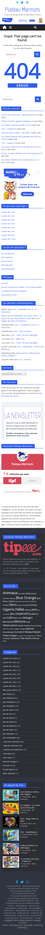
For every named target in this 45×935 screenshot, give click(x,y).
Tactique (20, 636)
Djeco (13, 605)
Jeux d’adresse (7, 257)
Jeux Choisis (7, 694)
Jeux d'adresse (8, 698)
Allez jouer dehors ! (10, 690)
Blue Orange (26, 597)
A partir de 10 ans (8, 239)
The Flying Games (30, 636)
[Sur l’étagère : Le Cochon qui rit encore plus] (11, 804)
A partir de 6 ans (8, 227)
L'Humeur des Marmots (12, 749)
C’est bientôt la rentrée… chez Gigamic (30, 793)
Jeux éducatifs (7, 265)
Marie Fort (17, 618)
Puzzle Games (8, 769)
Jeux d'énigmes (9, 706)
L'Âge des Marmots (11, 745)
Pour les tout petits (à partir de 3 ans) (23, 891)
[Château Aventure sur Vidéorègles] (11, 844)
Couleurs (33, 601)
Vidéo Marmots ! (9, 773)
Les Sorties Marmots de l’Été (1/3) (15, 125)
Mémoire (20, 621)
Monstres (8, 621)
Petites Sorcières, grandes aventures (16, 121)
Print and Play (35, 626)
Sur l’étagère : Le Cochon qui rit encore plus (30, 806)
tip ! (27, 564)
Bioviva (12, 598)
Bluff (38, 598)
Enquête (26, 605)
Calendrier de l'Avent (22, 601)
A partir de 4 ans (8, 220)
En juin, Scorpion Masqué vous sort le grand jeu (20, 153)
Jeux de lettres (8, 722)
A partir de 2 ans (8, 212)
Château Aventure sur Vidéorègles (29, 846)
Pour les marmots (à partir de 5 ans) (23, 896)
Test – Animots (25, 359)
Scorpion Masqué (24, 631)
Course (6, 605)
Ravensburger (8, 632)
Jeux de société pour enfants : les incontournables (21, 287)
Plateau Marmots (22, 9)
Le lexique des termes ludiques (13, 291)
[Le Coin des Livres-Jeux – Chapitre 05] (11, 857)
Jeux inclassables (8, 269)
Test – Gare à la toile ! (22, 331)
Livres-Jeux (7, 753)
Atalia (28, 593)
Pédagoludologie (19, 629)
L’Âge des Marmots (22, 910)
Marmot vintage (9, 761)
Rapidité (30, 628)
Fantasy (33, 605)
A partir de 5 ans (8, 223)
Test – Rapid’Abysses (28, 832)
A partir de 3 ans (8, 216)
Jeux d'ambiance (9, 702)
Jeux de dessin (8, 718)
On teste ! (7, 765)
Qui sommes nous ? (9, 295)
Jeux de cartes (7, 261)
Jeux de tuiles (8, 730)
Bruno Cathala (8, 601)
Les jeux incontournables (31, 886)
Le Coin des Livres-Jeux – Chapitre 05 (29, 860)
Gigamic (9, 609)
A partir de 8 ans (8, 235)
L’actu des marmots (13, 886)
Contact (4, 283)
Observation (10, 625)
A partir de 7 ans (8, 231)
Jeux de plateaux (8, 253)
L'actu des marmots (11, 741)
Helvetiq (27, 610)
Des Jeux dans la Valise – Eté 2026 (15, 133)
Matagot (28, 617)
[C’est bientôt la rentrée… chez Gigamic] (11, 790)
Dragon (19, 605)
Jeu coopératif (19, 613)
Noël (28, 622)
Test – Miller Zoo (17, 339)
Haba (19, 609)
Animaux (10, 592)
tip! (12, 480)
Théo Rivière (26, 638)
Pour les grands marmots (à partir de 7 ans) (23, 901)
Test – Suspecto (7, 143)
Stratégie (12, 635)
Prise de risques (8, 629)
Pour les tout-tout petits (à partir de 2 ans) (23, 888)
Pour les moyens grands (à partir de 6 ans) (23, 898)
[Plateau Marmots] (4, 27)
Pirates (27, 625)
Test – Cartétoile (8, 129)
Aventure (6, 598)
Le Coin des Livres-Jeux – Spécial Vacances (18, 115)
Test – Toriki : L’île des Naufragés (23, 335)
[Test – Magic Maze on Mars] (11, 817)
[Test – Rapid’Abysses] (11, 831)
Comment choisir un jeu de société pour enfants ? (23, 903)
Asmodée (21, 594)
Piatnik (20, 625)
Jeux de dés (7, 714)
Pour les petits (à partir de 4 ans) (23, 893)
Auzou (33, 593)
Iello (34, 609)
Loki (10, 617)
